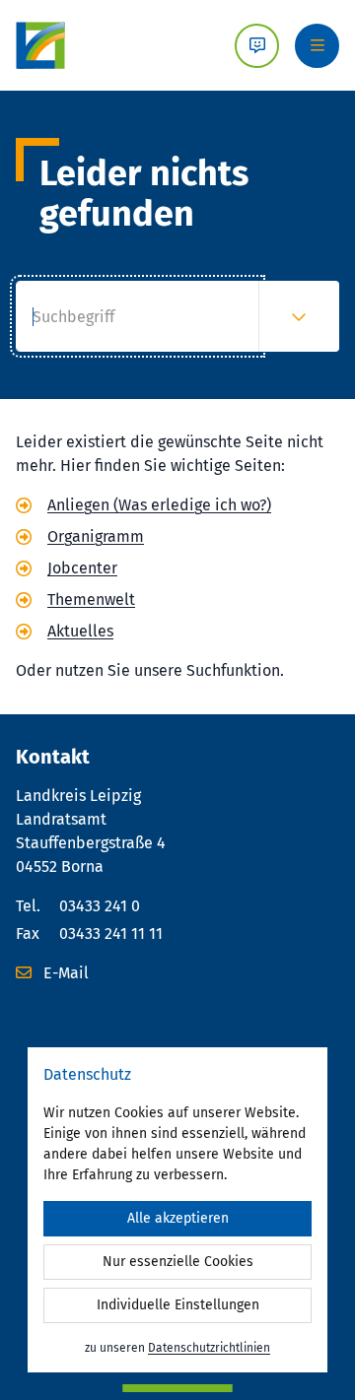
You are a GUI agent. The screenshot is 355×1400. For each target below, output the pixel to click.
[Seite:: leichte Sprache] (257, 46)
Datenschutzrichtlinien (209, 1348)
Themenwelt (91, 599)
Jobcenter (82, 568)
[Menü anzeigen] (317, 46)
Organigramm (95, 536)
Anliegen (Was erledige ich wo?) (159, 505)
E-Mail (64, 973)
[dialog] (177, 1209)
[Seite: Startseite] (40, 45)
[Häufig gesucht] (298, 316)
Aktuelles (80, 631)
